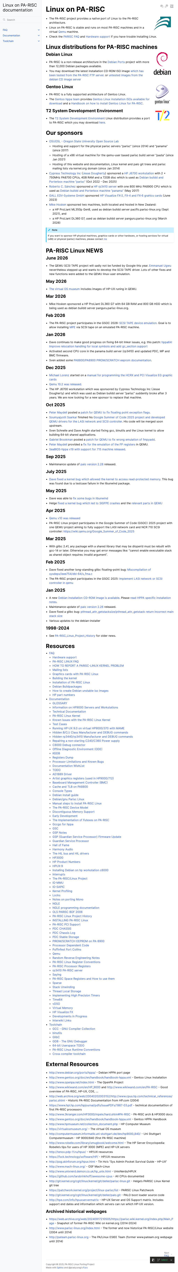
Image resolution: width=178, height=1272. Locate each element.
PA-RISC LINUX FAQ (65, 661)
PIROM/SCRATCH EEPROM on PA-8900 (78, 941)
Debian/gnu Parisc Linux (68, 799)
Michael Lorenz (59, 375)
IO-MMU (57, 882)
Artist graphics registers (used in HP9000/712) (83, 778)
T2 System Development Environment (80, 118)
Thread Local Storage (66, 991)
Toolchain (8, 40)
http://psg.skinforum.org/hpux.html (72, 1161)
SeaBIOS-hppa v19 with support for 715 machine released (87, 449)
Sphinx (60, 1267)
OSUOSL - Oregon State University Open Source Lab (84, 141)
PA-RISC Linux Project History (72, 916)
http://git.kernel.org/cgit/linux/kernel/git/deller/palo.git (85, 1195)
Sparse (57, 983)
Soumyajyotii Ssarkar (63, 417)
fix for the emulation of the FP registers (109, 444)
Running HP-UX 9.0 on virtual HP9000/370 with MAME (88, 728)
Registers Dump (62, 757)
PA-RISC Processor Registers (71, 966)
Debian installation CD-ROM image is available (88, 597)
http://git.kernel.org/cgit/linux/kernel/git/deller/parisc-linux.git (89, 1181)
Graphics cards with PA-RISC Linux (75, 674)
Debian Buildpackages (67, 686)
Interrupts (58, 874)
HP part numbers (63, 695)
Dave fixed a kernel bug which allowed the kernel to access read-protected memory (104, 479)
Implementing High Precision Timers (76, 995)
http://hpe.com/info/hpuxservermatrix (74, 1200)
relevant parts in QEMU (147, 503)
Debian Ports (116, 62)
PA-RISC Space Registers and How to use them (83, 978)
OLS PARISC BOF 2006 (67, 912)
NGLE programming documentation (75, 907)
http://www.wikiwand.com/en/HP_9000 (74, 1087)
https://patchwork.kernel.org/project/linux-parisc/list (83, 1190)
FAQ (5, 29)
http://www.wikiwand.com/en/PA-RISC (132, 1087)
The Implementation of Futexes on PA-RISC (80, 820)
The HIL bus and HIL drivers (70, 853)
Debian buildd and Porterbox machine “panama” (92, 190)
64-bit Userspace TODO (68, 1045)
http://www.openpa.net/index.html (71, 1082)
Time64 (57, 999)
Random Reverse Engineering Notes (76, 957)
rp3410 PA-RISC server (67, 970)
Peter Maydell (58, 412)
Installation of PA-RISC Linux (71, 682)
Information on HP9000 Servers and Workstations (85, 707)
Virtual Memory (62, 1008)
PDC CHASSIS (61, 928)
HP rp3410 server (105, 186)
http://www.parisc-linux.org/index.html (74, 1228)
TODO (56, 770)
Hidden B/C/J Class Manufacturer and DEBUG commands (90, 732)
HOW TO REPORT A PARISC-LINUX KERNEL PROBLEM (88, 665)
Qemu (56, 953)
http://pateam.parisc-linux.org (68, 1237)
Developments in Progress (69, 1016)
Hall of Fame (60, 845)
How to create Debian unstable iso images (80, 690)
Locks (56, 895)
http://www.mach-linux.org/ (67, 1166)
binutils (57, 1033)
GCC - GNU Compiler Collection (73, 1028)
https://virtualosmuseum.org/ (68, 1129)
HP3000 (57, 857)
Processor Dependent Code (70, 945)
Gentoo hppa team (67, 99)
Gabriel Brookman (61, 439)
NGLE (56, 903)
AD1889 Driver (62, 774)
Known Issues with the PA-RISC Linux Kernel (81, 720)
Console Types (62, 791)
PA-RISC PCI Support (66, 924)
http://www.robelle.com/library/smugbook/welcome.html (86, 1143)
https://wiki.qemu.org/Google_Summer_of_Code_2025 (98, 531)
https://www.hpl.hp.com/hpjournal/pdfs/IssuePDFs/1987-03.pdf (90, 1105)
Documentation (11, 35)
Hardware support (64, 657)
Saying (56, 974)
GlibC (56, 1037)
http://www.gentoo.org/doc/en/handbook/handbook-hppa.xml (90, 1077)
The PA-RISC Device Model (70, 807)
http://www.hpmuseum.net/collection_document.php (83, 1124)
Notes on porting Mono (67, 899)
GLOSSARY (59, 703)
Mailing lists (60, 669)
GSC (55, 828)
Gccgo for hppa (62, 824)
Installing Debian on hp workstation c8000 (80, 870)
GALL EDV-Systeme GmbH (66, 195)
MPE (72, 327)
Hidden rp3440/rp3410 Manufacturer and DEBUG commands (92, 736)
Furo (85, 1267)
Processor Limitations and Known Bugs (78, 761)
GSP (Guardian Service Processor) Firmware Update (86, 836)
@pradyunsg (74, 1267)
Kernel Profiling (62, 891)
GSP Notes (59, 832)
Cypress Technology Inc (65, 173)
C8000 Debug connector (68, 745)
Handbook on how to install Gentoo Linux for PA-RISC (107, 103)
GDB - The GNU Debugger (69, 1041)
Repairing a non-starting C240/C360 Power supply (86, 740)
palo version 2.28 (91, 464)
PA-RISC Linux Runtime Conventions (76, 1049)
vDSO (56, 1003)
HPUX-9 (57, 866)
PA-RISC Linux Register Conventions (76, 962)
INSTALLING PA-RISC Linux (70, 920)
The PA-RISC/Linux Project (69, 878)
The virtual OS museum (64, 289)
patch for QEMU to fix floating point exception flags (115, 412)
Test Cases (59, 724)
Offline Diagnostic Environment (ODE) (77, 749)
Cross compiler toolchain (69, 1053)
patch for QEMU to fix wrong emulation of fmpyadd (120, 439)
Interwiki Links (61, 1020)
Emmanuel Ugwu (160, 265)
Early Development (65, 816)
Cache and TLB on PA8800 (70, 786)
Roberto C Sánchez (62, 186)
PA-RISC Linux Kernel (66, 715)
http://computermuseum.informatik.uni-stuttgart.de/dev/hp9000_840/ (95, 1133)
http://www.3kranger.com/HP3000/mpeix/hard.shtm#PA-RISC (89, 1114)
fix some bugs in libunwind (90, 498)
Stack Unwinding (63, 987)
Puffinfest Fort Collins (66, 949)
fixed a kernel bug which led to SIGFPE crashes (89, 503)
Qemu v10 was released (64, 518)
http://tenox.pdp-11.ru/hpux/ (67, 1152)
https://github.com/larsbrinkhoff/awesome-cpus (80, 1176)
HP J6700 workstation (139, 173)
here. (102, 122)
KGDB (56, 753)
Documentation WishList (68, 765)
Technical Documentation (69, 711)
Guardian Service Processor (70, 841)
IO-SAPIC (58, 887)
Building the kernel (64, 678)
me (105, 239)
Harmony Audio (62, 849)
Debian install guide (65, 795)
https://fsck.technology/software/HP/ (73, 1156)
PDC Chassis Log (63, 932)
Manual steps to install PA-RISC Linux (77, 803)
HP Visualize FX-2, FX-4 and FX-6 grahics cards (131, 195)
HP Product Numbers (66, 861)
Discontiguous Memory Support (73, 811)
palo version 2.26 (91, 607)
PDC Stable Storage (65, 937)
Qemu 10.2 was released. (65, 384)
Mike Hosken (57, 204)
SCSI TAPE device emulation (138, 323)
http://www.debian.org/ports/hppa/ (72, 1072)
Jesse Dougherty (94, 173)
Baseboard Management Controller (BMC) (80, 782)
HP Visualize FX (62, 1012)
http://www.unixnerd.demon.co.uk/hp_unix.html (80, 1171)
